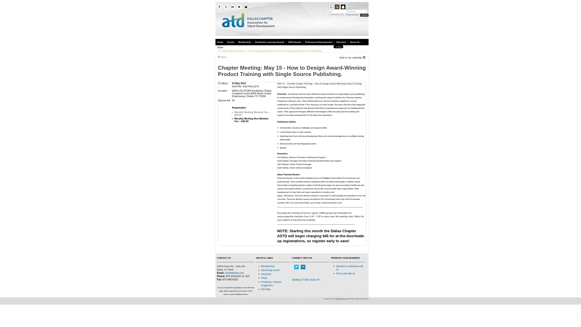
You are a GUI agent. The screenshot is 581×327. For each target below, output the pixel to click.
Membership (267, 266)
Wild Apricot (341, 298)
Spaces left (224, 100)
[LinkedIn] (232, 7)
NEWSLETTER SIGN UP (306, 280)
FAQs (264, 278)
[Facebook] (219, 7)
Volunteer (266, 274)
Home (220, 47)
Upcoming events (270, 270)
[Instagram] (246, 7)
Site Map (266, 289)
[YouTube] (239, 7)
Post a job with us (345, 273)
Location (222, 90)
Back (223, 57)
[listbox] (352, 57)
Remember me (338, 15)
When (225, 83)
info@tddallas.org (234, 273)
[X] (226, 7)
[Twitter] (296, 267)
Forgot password (352, 15)
